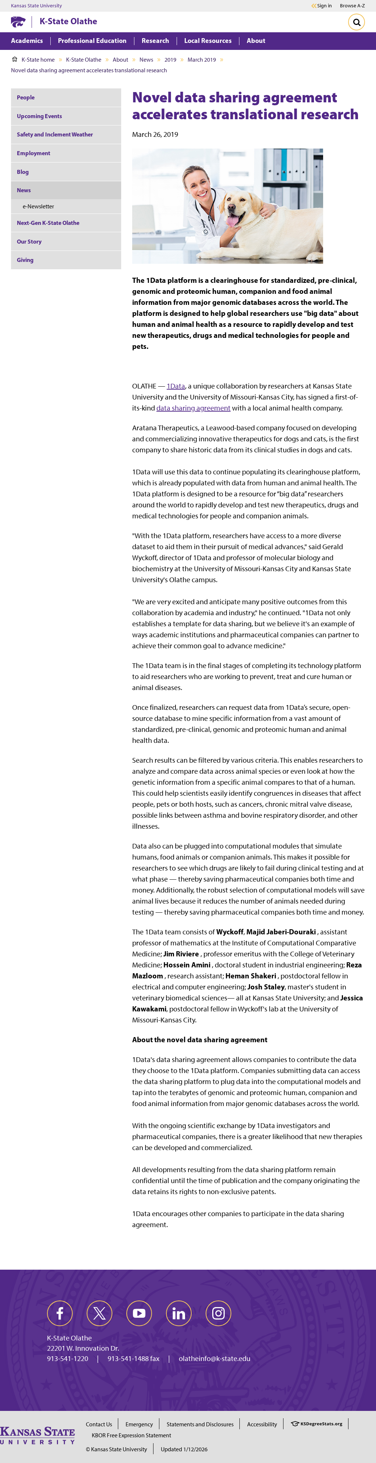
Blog (23, 171)
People (26, 97)
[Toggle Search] (356, 22)
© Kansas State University (116, 1449)
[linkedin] (179, 1313)
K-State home (38, 59)
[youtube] (139, 1313)
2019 (170, 59)
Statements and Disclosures (200, 1424)
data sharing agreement (193, 408)
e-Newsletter (38, 206)
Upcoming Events (39, 116)
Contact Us (99, 1424)
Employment (33, 153)
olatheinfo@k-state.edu (214, 1358)
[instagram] (218, 1313)
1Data (176, 386)
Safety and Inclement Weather (55, 134)
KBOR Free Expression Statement (131, 1435)
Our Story (29, 241)
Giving (25, 259)
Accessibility (262, 1424)
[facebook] (60, 1313)
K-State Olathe (68, 20)
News (146, 59)
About (120, 59)
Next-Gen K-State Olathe (48, 222)
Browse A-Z (352, 6)
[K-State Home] (18, 22)
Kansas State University (36, 6)
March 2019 (202, 59)
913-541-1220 (67, 1358)
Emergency (139, 1424)
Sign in (324, 6)
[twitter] (99, 1313)
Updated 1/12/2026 (184, 1449)
